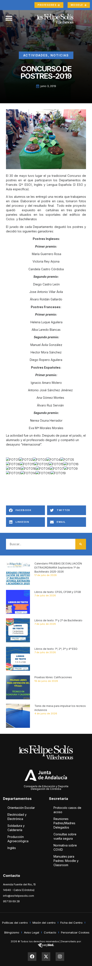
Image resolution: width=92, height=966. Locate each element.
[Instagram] (60, 956)
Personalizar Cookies (75, 932)
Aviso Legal (31, 932)
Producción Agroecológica (17, 839)
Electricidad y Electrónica (17, 817)
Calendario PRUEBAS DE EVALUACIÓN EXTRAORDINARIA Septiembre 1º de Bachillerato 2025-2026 (58, 567)
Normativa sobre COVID (65, 847)
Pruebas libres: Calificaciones (53, 677)
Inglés (11, 848)
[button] (25, 510)
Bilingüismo (11, 932)
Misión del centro (44, 922)
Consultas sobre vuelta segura (64, 836)
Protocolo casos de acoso (67, 810)
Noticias (59, 55)
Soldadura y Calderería (16, 828)
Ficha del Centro (71, 922)
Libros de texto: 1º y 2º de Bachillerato (58, 620)
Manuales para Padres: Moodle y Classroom (66, 861)
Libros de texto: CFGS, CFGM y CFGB (57, 592)
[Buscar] (80, 544)
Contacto (50, 932)
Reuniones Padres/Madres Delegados (64, 823)
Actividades (35, 55)
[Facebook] (32, 956)
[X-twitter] (46, 956)
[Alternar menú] (9, 18)
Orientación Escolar (21, 807)
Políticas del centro (15, 922)
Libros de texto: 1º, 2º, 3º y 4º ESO (55, 648)
